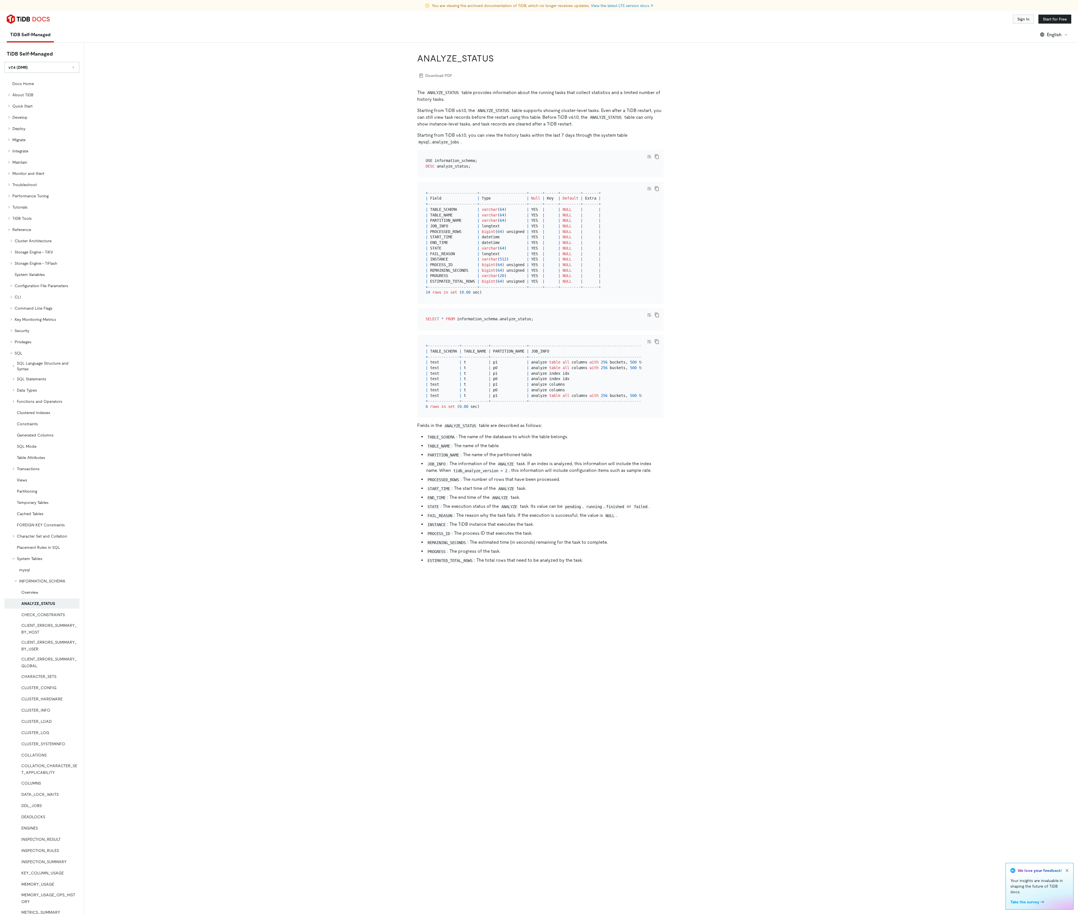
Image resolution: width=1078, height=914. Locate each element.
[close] (1067, 870)
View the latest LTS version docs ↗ (622, 5)
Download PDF (438, 75)
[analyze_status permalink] (498, 58)
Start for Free (1055, 19)
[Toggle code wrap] (649, 157)
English (1054, 34)
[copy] (657, 157)
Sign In (1023, 19)
